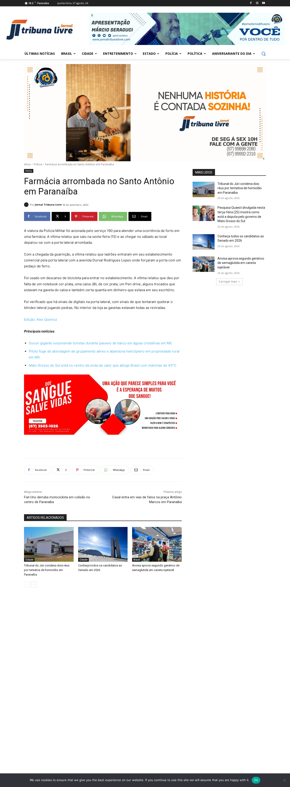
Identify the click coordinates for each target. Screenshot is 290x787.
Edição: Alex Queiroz (40, 319)
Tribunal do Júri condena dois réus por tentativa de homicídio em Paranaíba (46, 570)
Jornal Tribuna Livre (48, 204)
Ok (256, 780)
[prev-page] (27, 584)
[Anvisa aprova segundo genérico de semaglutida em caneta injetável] (157, 544)
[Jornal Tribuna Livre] (27, 204)
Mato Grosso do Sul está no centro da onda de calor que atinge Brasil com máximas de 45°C (102, 365)
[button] (263, 53)
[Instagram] (257, 3)
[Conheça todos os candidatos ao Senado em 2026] (103, 544)
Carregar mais (228, 281)
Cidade (29, 559)
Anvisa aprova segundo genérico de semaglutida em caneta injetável (241, 263)
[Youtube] (263, 3)
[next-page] (34, 584)
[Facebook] (251, 3)
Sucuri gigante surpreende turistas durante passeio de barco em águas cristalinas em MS (100, 343)
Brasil (136, 559)
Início (27, 164)
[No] (284, 780)
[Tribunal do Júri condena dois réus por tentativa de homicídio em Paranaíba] (49, 544)
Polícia (38, 164)
